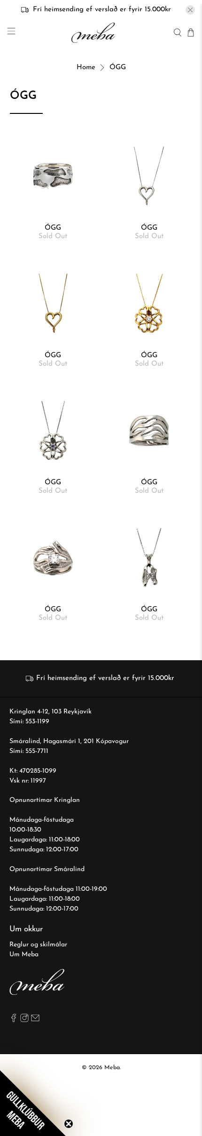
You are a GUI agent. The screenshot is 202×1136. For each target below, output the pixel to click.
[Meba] (94, 33)
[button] (33, 1103)
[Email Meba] (35, 1020)
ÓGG (117, 67)
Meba (112, 1068)
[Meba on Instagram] (24, 1020)
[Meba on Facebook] (13, 1020)
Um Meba (24, 954)
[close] (190, 10)
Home (86, 67)
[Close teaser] (68, 1123)
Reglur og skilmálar (38, 944)
